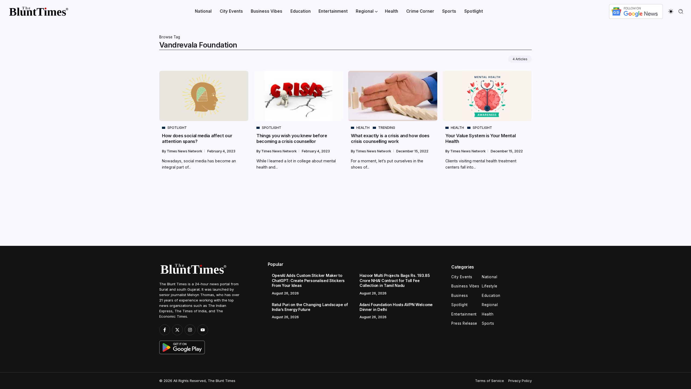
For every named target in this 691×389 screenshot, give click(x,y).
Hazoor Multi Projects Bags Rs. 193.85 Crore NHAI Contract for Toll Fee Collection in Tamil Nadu (395, 280)
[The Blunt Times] (38, 11)
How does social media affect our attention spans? (197, 138)
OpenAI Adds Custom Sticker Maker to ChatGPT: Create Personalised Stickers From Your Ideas (308, 280)
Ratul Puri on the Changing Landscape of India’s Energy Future (310, 307)
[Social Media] (165, 330)
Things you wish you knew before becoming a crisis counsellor (291, 138)
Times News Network (185, 151)
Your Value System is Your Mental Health (480, 138)
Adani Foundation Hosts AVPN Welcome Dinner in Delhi (396, 307)
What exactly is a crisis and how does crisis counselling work (390, 138)
